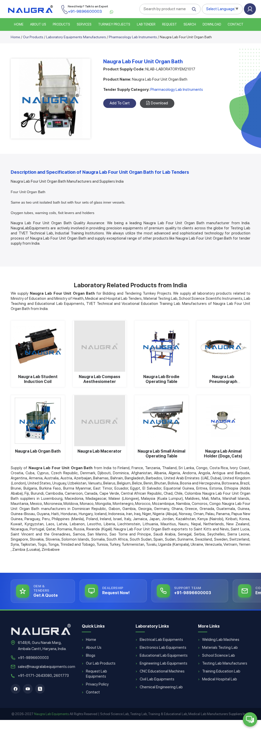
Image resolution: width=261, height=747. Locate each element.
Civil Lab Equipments (157, 679)
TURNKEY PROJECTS (114, 24)
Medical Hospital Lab (219, 679)
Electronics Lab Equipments (163, 647)
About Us (93, 647)
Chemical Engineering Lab (161, 687)
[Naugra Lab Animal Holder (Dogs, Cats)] (223, 420)
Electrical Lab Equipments (161, 639)
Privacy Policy (97, 684)
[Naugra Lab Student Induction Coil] (38, 346)
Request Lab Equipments (96, 674)
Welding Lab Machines (220, 639)
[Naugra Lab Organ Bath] (38, 420)
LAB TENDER (146, 24)
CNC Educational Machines (162, 671)
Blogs (90, 655)
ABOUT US (38, 24)
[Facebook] (15, 689)
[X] (40, 689)
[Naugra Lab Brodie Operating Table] (161, 346)
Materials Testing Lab (220, 647)
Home (15, 37)
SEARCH (190, 24)
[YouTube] (28, 689)
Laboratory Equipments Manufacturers (76, 37)
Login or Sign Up (250, 9)
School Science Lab (218, 655)
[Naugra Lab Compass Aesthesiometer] (100, 346)
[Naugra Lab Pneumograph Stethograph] (223, 346)
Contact (235, 24)
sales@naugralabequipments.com (46, 666)
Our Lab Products (100, 663)
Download (212, 24)
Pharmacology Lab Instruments (133, 37)
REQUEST (169, 24)
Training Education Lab (221, 671)
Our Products (33, 37)
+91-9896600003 (33, 657)
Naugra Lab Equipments (51, 714)
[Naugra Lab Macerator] (100, 420)
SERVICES (84, 24)
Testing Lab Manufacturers (224, 663)
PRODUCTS (61, 24)
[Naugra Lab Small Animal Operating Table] (161, 420)
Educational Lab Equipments (164, 655)
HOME (18, 24)
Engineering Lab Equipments (163, 663)
